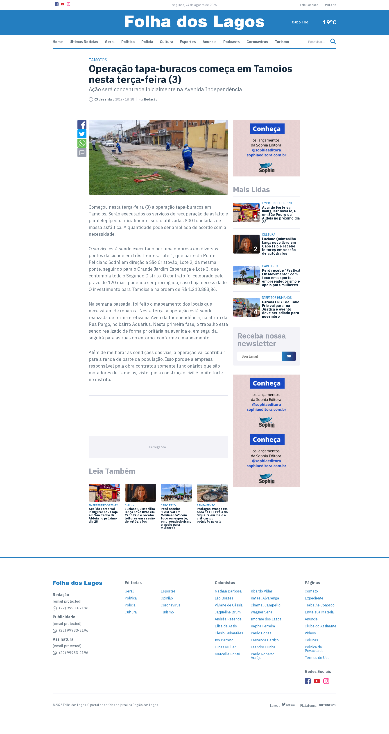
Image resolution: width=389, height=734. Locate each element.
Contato (311, 591)
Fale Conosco (309, 5)
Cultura (166, 41)
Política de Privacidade (314, 649)
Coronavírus (257, 41)
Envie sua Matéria (319, 612)
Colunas (311, 640)
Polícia (147, 41)
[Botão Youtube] (62, 4)
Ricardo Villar (261, 591)
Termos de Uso (317, 657)
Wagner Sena (261, 612)
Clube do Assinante (320, 626)
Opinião (167, 598)
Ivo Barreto (224, 640)
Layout (275, 706)
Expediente (314, 598)
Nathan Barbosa (228, 591)
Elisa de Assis (226, 626)
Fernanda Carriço (265, 640)
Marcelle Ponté (227, 654)
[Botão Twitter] (81, 133)
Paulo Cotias (261, 633)
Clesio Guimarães (229, 633)
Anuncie (210, 41)
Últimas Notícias (84, 41)
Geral (110, 41)
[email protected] (67, 601)
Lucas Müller (225, 647)
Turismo (282, 41)
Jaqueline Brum (228, 612)
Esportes (188, 41)
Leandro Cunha (263, 647)
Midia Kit (330, 5)
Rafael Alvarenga (265, 598)
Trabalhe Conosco (320, 605)
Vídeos (310, 633)
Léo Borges (224, 598)
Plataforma (308, 706)
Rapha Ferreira (263, 626)
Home (58, 41)
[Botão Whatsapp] (81, 143)
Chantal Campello (265, 605)
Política (128, 41)
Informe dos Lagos (266, 619)
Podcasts (231, 41)
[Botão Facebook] (57, 4)
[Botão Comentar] (81, 152)
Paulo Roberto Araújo (262, 656)
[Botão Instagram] (68, 4)
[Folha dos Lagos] (194, 23)
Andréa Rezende (228, 619)
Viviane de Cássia (229, 605)
